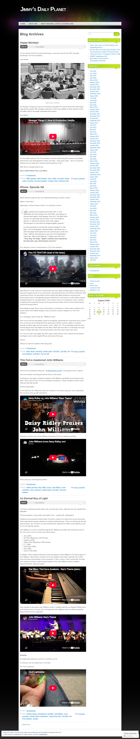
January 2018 (94, 111)
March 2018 (93, 107)
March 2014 (93, 215)
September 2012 (95, 255)
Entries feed (94, 285)
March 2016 (93, 161)
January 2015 (94, 192)
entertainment (42, 714)
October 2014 (94, 199)
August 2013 (94, 231)
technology (36, 354)
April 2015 (93, 186)
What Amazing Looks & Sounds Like (57, 24)
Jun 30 (23, 364)
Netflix (54, 178)
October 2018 (94, 91)
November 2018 (95, 89)
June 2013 (93, 235)
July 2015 (93, 179)
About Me (33, 24)
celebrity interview (31, 487)
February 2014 (94, 217)
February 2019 (94, 82)
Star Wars (56, 351)
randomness (44, 716)
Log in (92, 283)
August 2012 (94, 258)
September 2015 (95, 174)
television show (64, 181)
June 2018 (93, 100)
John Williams (56, 487)
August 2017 (94, 123)
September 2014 (95, 201)
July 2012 (93, 260)
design (33, 351)
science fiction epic (55, 716)
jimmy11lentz (39, 47)
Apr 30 (23, 47)
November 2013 (95, 224)
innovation (39, 351)
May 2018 (93, 102)
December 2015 (95, 168)
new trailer (60, 178)
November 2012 (95, 251)
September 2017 (95, 120)
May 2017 (93, 129)
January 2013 (94, 246)
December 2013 (95, 222)
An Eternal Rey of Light (54, 370)
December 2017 (95, 114)
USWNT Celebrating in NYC (99, 56)
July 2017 (93, 125)
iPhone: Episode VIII (32, 187)
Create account (95, 281)
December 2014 (95, 195)
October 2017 (94, 118)
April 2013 (93, 240)
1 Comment (81, 714)
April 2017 (93, 132)
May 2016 (93, 156)
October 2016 (94, 145)
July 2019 (93, 71)
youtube (35, 718)
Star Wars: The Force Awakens (37, 181)
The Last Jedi (45, 354)
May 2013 (93, 237)
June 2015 (93, 181)
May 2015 (93, 183)
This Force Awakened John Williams (41, 360)
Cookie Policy (43, 734)
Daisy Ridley (42, 487)
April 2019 (93, 78)
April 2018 (93, 105)
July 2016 (93, 152)
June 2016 (93, 154)
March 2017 (93, 134)
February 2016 (94, 163)
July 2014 (93, 206)
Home (22, 24)
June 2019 (93, 73)
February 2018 (94, 109)
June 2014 (93, 208)
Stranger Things (53, 181)
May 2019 (93, 75)
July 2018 (93, 98)
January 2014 (94, 219)
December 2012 (95, 249)
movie (50, 178)
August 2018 (94, 96)
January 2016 (94, 165)
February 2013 (94, 244)
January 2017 (94, 138)
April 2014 (93, 213)
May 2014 (93, 210)
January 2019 (94, 84)
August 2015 (94, 177)
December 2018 (95, 87)
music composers (35, 490)
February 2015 (94, 190)
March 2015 (93, 188)
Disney (49, 487)
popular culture (47, 351)
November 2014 (95, 197)
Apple (28, 351)
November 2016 (95, 143)
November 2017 (95, 116)
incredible (50, 714)
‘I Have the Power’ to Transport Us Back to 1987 (105, 54)
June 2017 (93, 127)
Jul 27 (23, 191)
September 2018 (95, 93)
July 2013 (93, 233)
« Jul (89, 318)
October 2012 (94, 253)
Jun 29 (23, 502)
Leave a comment (79, 178)
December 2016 (95, 141)
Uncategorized (31, 175)
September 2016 (95, 147)
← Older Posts (25, 724)
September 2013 (95, 228)
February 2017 (94, 136)
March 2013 (93, 242)
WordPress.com (95, 290)
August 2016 (94, 150)
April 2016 (93, 159)
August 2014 (94, 204)
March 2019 (93, 80)
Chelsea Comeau (31, 714)
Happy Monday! (29, 42)
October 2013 (94, 226)
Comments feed (95, 288)
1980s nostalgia (31, 178)
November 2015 (95, 170)
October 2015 (94, 172)
